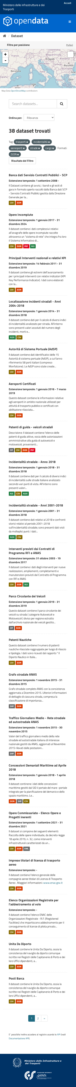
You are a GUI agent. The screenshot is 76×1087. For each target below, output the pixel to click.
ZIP (11, 450)
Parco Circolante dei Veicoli (27, 596)
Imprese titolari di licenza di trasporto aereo (34, 862)
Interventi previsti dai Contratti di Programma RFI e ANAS (32, 550)
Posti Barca (16, 978)
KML (26, 848)
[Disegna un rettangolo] (70, 54)
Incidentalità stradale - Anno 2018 (32, 461)
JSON (19, 202)
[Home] (4, 35)
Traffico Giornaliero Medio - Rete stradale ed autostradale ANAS (37, 720)
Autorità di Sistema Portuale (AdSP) (33, 349)
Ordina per (15, 118)
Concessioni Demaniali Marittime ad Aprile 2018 (37, 767)
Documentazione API (19, 1038)
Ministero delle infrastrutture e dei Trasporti (24, 7)
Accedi (67, 3)
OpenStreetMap (18, 90)
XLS (32, 246)
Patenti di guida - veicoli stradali (31, 427)
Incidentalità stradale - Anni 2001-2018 (36, 505)
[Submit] (62, 103)
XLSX (12, 337)
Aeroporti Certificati (22, 383)
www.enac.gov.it (53, 883)
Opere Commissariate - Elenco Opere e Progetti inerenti (35, 815)
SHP (12, 706)
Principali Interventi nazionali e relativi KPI (37, 258)
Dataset (17, 35)
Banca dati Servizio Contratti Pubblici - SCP (38, 175)
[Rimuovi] (27, 142)
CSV (12, 202)
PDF (26, 246)
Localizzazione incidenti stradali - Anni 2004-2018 (35, 303)
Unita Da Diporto (20, 943)
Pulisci (69, 45)
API (58, 1034)
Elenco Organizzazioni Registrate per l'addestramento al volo (33, 902)
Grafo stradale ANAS (23, 674)
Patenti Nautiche (20, 639)
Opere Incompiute (21, 214)
